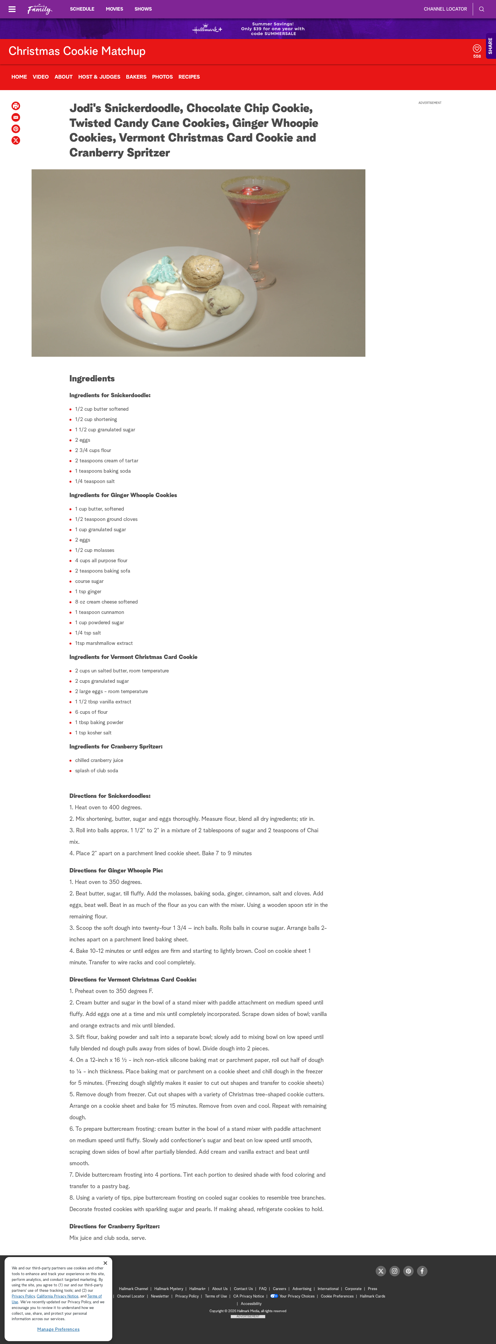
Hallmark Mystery (168, 1289)
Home (19, 77)
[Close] (105, 1263)
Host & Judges (99, 77)
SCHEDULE (82, 9)
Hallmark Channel (133, 1289)
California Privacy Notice (57, 1297)
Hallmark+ (197, 1289)
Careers (279, 1289)
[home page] (40, 9)
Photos (162, 77)
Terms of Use (216, 1296)
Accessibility (251, 1304)
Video (41, 77)
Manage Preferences (58, 1329)
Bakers (136, 77)
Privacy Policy (187, 1296)
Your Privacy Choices (297, 1296)
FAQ (263, 1289)
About (64, 77)
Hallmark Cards (372, 1296)
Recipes (189, 77)
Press (372, 1289)
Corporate (353, 1289)
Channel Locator (445, 9)
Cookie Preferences (337, 1296)
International (328, 1289)
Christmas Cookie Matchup (77, 51)
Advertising (301, 1289)
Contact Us (243, 1289)
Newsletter (160, 1296)
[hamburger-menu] (12, 9)
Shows (143, 9)
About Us (220, 1289)
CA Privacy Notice (248, 1296)
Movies (114, 9)
